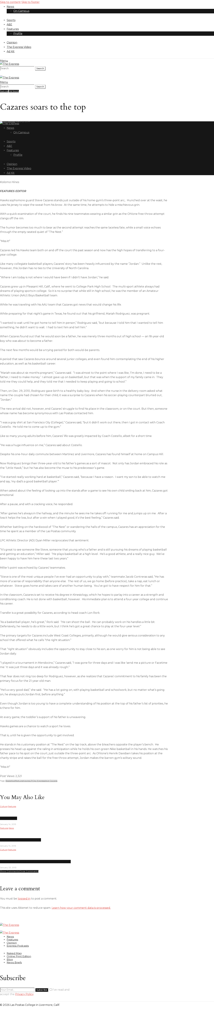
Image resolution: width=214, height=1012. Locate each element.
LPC (32, 781)
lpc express (39, 781)
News (11, 828)
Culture (3, 806)
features (19, 781)
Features (4, 91)
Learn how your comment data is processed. (81, 907)
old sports (14, 91)
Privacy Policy (24, 994)
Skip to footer (30, 2)
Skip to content (10, 2)
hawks (26, 781)
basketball (11, 781)
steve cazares (50, 781)
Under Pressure (8, 818)
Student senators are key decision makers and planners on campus (35, 861)
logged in (24, 898)
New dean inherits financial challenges (20, 840)
